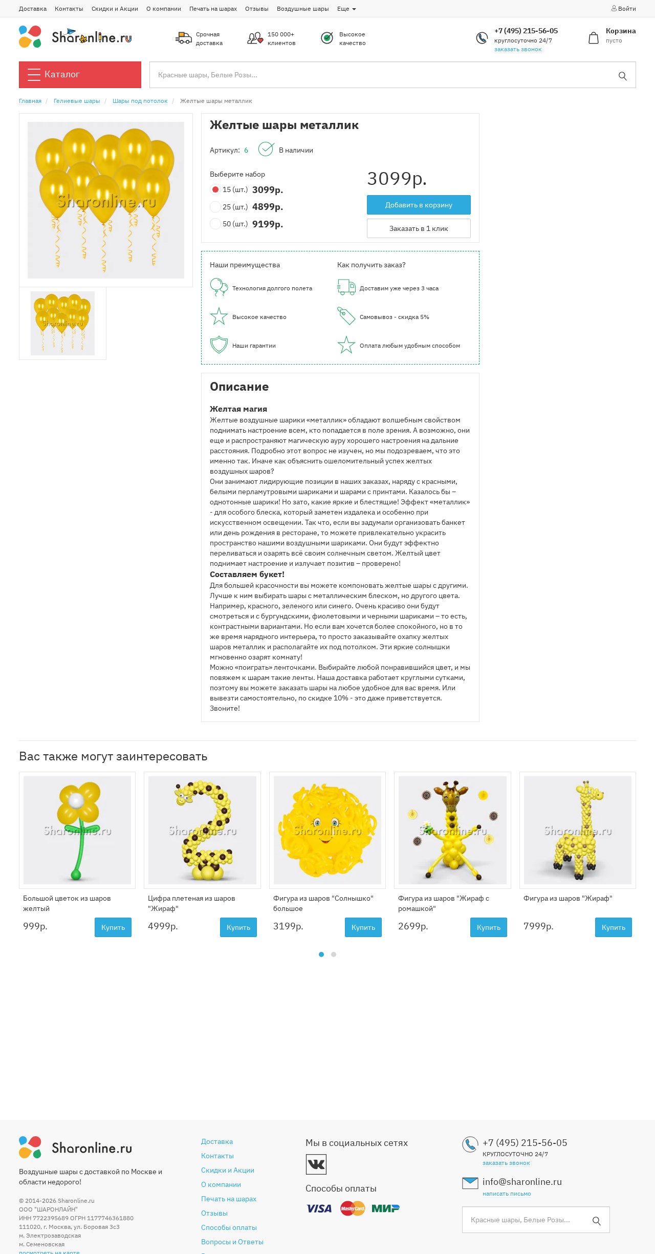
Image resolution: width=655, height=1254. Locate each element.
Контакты (69, 8)
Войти (627, 8)
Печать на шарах (213, 8)
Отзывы (257, 8)
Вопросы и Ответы (232, 1241)
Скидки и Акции (115, 8)
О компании (163, 8)
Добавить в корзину (418, 204)
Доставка (33, 8)
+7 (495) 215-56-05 (526, 30)
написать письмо (507, 1193)
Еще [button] (344, 8)
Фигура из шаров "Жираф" (568, 898)
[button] (321, 954)
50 (235, 223)
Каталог (62, 74)
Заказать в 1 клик (418, 228)
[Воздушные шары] (75, 35)
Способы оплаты (229, 1227)
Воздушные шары (303, 8)
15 (235, 189)
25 (235, 206)
